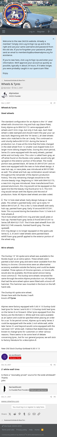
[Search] (53, 31)
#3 (55, 397)
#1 (55, 103)
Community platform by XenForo (23, 435)
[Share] (51, 103)
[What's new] (48, 31)
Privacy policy (21, 429)
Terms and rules (8, 429)
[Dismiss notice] (53, 39)
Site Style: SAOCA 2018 (12, 426)
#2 (55, 365)
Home (37, 429)
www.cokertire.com (10, 401)
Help (31, 429)
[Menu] (4, 31)
